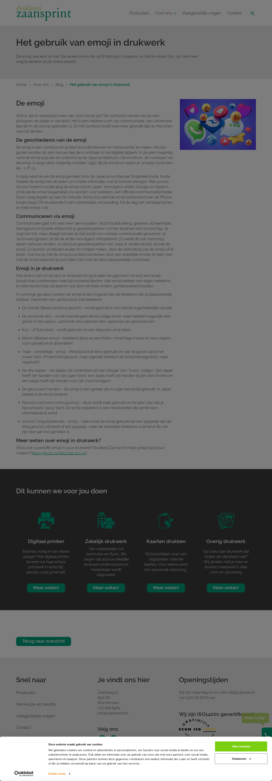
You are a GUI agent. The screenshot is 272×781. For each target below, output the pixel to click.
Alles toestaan (241, 746)
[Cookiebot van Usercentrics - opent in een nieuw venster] (24, 774)
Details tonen (57, 773)
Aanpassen (239, 758)
